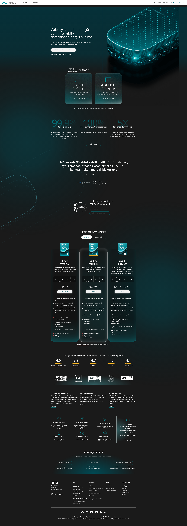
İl (70, 281)
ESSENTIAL (65, 264)
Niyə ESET (124, 486)
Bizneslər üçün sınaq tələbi (63, 50)
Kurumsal (35, 2)
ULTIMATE (122, 264)
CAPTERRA (92, 365)
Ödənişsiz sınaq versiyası (79, 501)
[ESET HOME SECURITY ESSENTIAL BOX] (64, 250)
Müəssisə (91, 486)
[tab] (86, 237)
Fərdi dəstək (109, 486)
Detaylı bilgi (128, 440)
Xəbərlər (124, 488)
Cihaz (59, 281)
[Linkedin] (96, 513)
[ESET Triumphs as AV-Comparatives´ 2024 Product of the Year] (73, 70)
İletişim (52, 491)
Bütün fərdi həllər (77, 485)
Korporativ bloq (126, 492)
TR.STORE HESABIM (64, 463)
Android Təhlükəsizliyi (78, 491)
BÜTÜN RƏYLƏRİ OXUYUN (100, 213)
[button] (55, 279)
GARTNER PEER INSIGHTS (57, 365)
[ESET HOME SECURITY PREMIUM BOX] (93, 250)
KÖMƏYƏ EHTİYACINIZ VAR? (123, 463)
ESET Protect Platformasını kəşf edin (61, 54)
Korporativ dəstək (110, 488)
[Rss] (100, 513)
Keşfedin (53, 407)
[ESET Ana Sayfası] (9, 3)
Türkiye (170, 2)
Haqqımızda (125, 485)
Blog (164, 2)
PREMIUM (93, 264)
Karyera (124, 494)
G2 (110, 365)
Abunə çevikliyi (76, 493)
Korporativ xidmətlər (94, 490)
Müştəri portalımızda (82, 457)
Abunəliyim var (76, 503)
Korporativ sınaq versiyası (95, 498)
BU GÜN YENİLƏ (93, 463)
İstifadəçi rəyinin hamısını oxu (93, 175)
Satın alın (65, 291)
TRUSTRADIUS (75, 365)
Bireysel (25, 2)
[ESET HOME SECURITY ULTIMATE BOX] (122, 250)
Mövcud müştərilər (110, 485)
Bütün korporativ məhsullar (96, 488)
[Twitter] (86, 513)
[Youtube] (92, 513)
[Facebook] (82, 513)
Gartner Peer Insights (95, 209)
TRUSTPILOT (128, 365)
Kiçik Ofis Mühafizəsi (78, 490)
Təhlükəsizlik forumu (111, 490)
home (119, 467)
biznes (125, 467)
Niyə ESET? (93, 144)
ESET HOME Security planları (78, 487)
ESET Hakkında (157, 2)
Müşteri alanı (178, 2)
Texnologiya (125, 490)
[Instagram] (105, 513)
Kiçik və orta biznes (94, 485)
